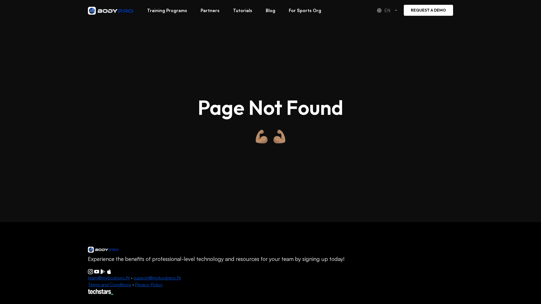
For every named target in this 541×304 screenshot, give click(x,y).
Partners (210, 10)
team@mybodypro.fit (109, 278)
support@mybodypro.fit (157, 278)
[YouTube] (97, 271)
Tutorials (242, 10)
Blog (270, 10)
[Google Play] (103, 271)
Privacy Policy (149, 284)
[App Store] (109, 271)
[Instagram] (91, 271)
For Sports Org (305, 10)
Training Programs (167, 10)
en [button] (388, 10)
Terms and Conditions (109, 284)
